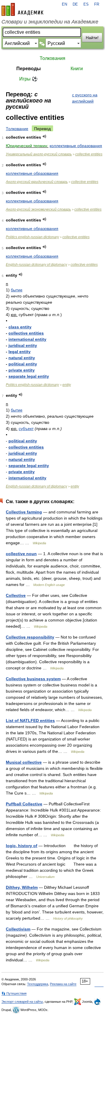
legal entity (19, 351)
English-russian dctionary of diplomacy (36, 265)
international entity (27, 339)
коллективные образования (76, 145)
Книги (77, 68)
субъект (26, 428)
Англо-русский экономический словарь (38, 209)
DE (75, 4)
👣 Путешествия (14, 993)
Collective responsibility (30, 637)
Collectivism (18, 929)
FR (96, 4)
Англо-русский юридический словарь (37, 182)
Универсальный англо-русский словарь (39, 154)
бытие (16, 290)
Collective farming (24, 512)
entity (66, 385)
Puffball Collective (24, 804)
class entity (20, 327)
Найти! (92, 37)
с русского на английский (84, 98)
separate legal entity (28, 376)
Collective (16, 595)
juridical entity (22, 345)
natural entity (21, 357)
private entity (21, 370)
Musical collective (24, 762)
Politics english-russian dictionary (32, 237)
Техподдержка (37, 984)
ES (86, 4)
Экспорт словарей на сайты (22, 1001)
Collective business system (33, 678)
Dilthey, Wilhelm (22, 887)
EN (64, 4)
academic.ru (22, 9)
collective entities (88, 154)
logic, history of (21, 845)
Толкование (17, 128)
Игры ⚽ (28, 78)
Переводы (28, 68)
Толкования (52, 58)
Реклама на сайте (63, 984)
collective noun (21, 553)
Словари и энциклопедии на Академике (49, 22)
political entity (22, 364)
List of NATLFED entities (30, 720)
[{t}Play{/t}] (44, 136)
